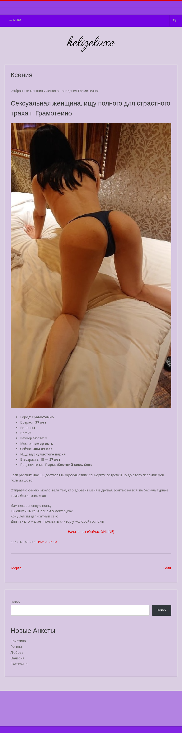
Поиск (15, 602)
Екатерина (19, 664)
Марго (16, 568)
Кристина (18, 641)
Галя (167, 568)
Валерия (17, 658)
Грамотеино (46, 541)
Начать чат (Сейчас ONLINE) (91, 531)
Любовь (17, 652)
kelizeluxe (91, 42)
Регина (16, 646)
